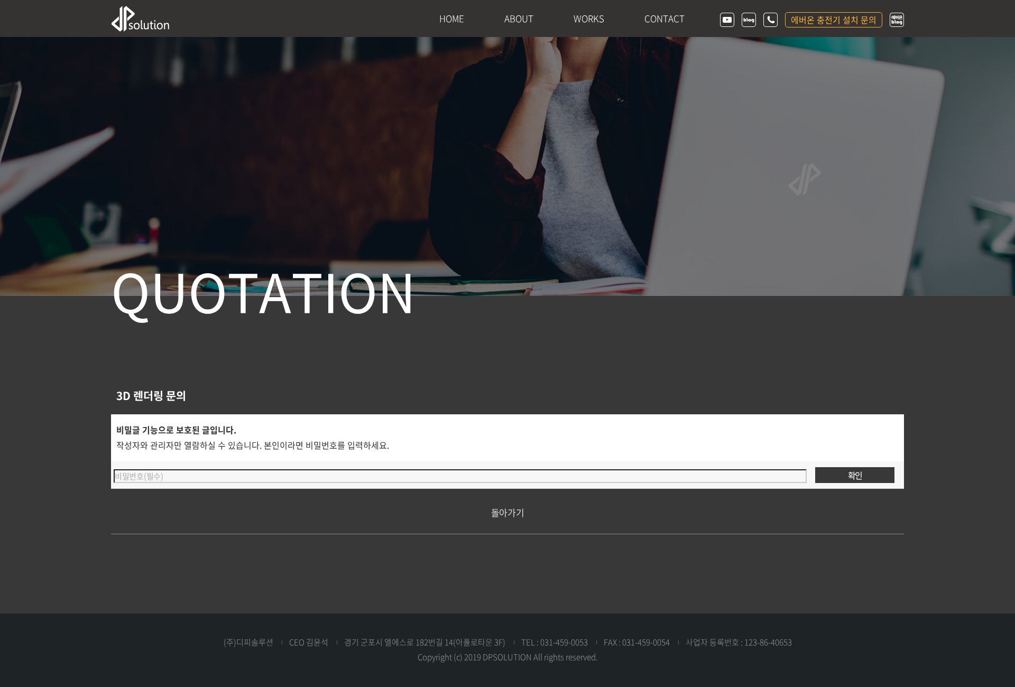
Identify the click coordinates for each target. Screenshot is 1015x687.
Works (589, 18)
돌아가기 (507, 512)
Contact (664, 18)
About (518, 18)
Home (451, 18)
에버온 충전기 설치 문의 (833, 19)
